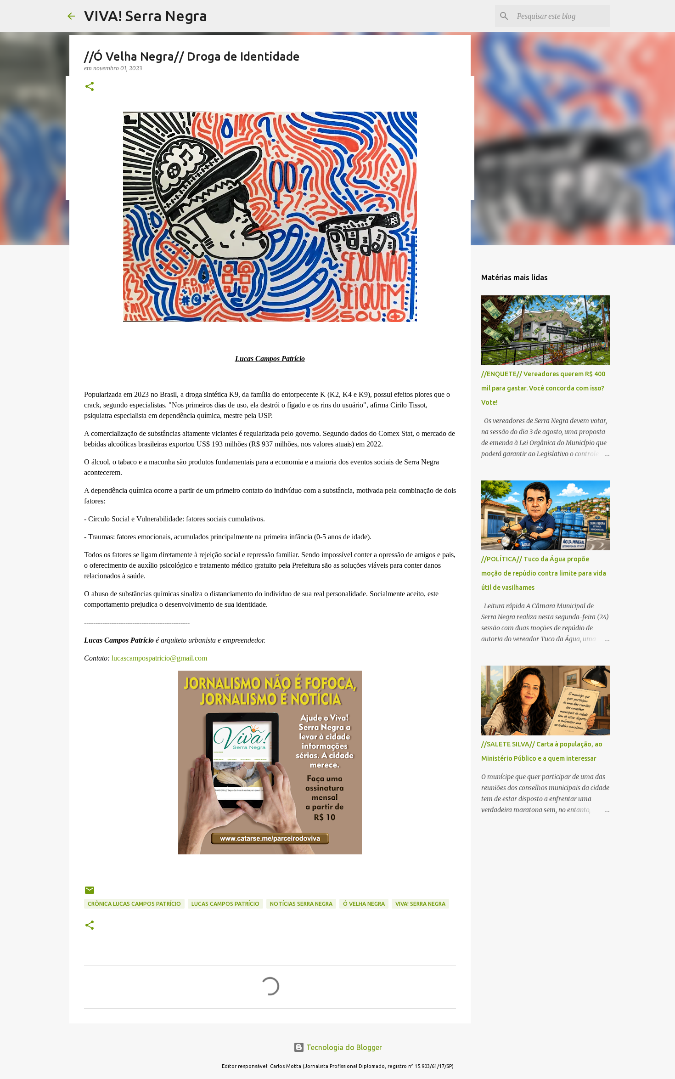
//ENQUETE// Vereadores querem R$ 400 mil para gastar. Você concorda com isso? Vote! (543, 388)
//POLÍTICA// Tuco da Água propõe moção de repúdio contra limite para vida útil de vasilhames (543, 573)
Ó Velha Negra (364, 904)
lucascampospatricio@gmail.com (159, 658)
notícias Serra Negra (301, 904)
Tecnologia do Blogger (343, 1047)
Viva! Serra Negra (420, 904)
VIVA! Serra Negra (145, 15)
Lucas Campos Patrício (225, 904)
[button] (89, 87)
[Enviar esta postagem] (89, 894)
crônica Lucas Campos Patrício (134, 904)
